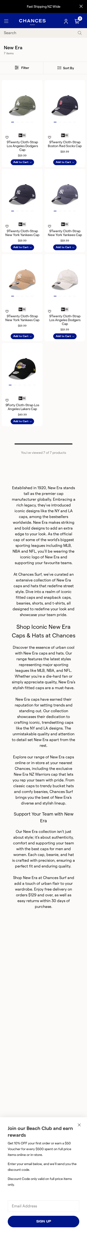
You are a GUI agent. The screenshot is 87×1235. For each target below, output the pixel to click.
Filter (25, 68)
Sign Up (43, 1221)
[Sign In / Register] (66, 21)
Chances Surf (30, 574)
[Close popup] (79, 1125)
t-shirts (58, 603)
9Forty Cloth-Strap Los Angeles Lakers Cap (22, 407)
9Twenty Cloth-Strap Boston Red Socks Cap (65, 144)
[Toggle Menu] (6, 21)
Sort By (68, 68)
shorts (37, 603)
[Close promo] (81, 6)
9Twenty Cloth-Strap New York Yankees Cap (22, 233)
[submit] (79, 33)
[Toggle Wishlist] (22, 219)
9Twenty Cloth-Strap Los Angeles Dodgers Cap (22, 146)
